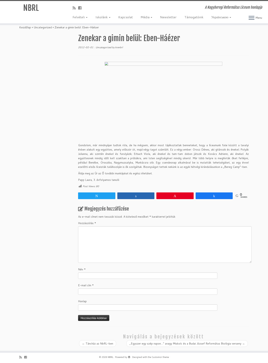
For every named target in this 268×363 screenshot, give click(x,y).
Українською (220, 17)
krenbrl (119, 47)
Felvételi (79, 17)
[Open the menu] (251, 18)
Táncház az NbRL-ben (97, 343)
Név (82, 269)
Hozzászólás (87, 223)
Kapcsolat (125, 17)
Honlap (82, 301)
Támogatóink (193, 17)
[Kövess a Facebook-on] (81, 7)
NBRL (31, 8)
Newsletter (168, 17)
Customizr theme (160, 357)
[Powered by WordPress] (129, 356)
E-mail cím (86, 285)
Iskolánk (101, 17)
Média (145, 17)
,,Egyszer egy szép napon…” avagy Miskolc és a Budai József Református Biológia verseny (187, 343)
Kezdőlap (25, 27)
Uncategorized (43, 27)
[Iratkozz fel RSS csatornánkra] (75, 7)
